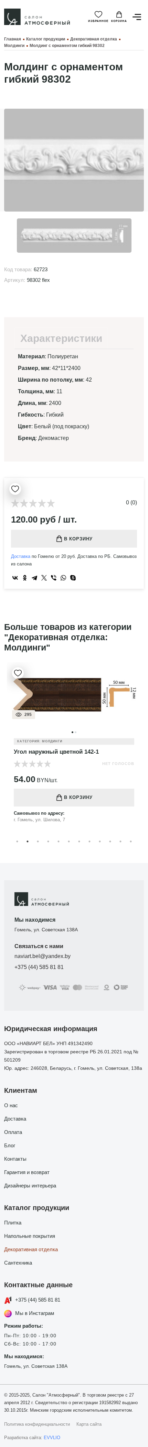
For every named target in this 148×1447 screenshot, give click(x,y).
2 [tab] (27, 841)
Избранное (98, 21)
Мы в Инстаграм (34, 1313)
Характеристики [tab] (61, 338)
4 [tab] (48, 841)
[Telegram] (34, 578)
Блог (9, 1145)
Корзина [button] (119, 21)
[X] (44, 578)
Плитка (12, 1222)
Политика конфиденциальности (37, 1424)
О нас (11, 1105)
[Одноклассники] (25, 578)
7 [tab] (79, 841)
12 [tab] (130, 841)
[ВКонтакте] (15, 578)
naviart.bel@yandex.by (42, 956)
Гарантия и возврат (27, 1172)
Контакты (15, 1159)
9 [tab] (99, 841)
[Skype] (73, 578)
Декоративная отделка (31, 1249)
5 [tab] (58, 841)
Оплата (13, 1132)
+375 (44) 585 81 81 (39, 967)
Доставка (20, 556)
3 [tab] (37, 841)
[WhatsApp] (63, 578)
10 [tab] (110, 841)
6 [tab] (68, 841)
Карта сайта (89, 1424)
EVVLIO (52, 1437)
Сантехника (18, 1263)
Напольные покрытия (29, 1236)
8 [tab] (89, 841)
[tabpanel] (74, 747)
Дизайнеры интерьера (30, 1185)
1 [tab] (17, 841)
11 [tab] (120, 841)
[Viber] (54, 578)
